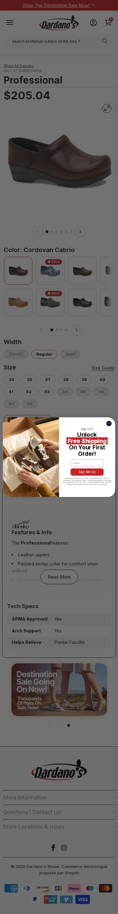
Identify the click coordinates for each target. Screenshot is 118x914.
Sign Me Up (87, 472)
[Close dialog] (108, 423)
